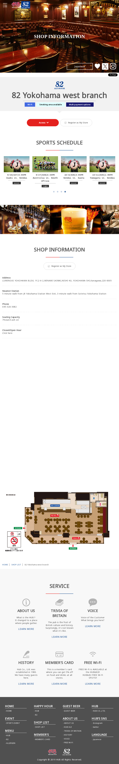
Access (42, 122)
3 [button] (61, 191)
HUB (8, 735)
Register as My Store (78, 122)
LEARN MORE (26, 629)
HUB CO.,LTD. (99, 711)
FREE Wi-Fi (68, 742)
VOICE (67, 739)
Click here (7, 333)
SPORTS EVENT (13, 723)
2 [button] (57, 191)
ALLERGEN (10, 743)
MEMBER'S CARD (42, 739)
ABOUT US (69, 723)
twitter (96, 727)
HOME (5, 564)
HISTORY (68, 735)
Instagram (98, 723)
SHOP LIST (16, 564)
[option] (16, 170)
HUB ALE (68, 727)
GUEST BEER (69, 711)
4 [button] (65, 191)
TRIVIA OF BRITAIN (72, 731)
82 (7, 739)
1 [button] (53, 191)
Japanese (97, 739)
